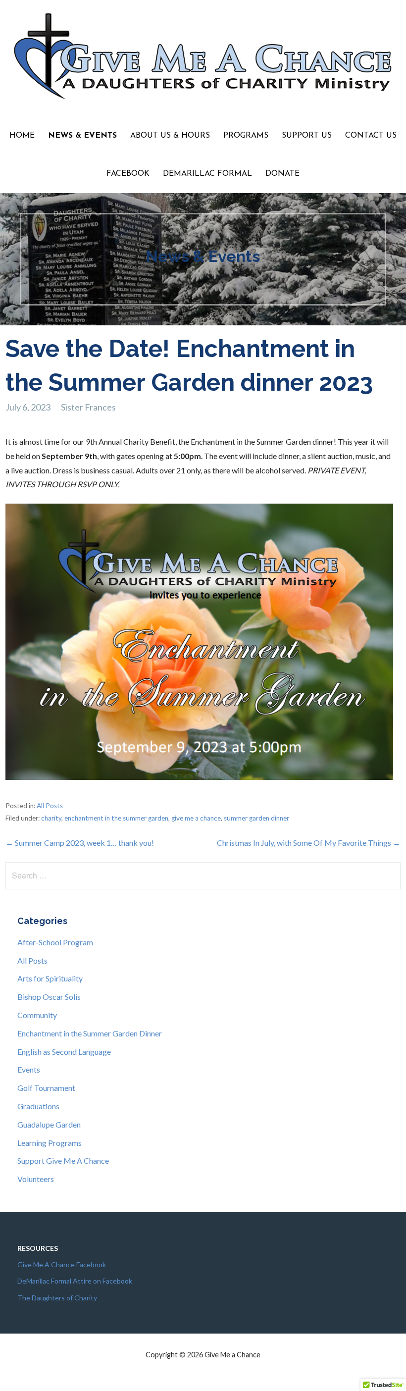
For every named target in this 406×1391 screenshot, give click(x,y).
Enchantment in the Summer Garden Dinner (89, 1033)
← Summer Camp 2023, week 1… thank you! (79, 842)
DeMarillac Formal (207, 174)
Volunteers (35, 1179)
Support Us (307, 136)
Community (37, 1015)
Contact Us (371, 136)
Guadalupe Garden (49, 1124)
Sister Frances (88, 407)
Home (22, 136)
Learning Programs (49, 1142)
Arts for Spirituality (50, 978)
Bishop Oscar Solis (49, 996)
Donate (282, 174)
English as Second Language (64, 1051)
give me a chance (196, 818)
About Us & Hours (170, 136)
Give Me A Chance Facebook (61, 1264)
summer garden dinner (256, 818)
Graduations (38, 1106)
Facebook (128, 174)
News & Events (82, 136)
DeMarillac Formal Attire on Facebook (74, 1281)
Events (28, 1069)
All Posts (50, 806)
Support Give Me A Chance (63, 1160)
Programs (245, 136)
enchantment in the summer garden (116, 818)
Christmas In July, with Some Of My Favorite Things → (309, 842)
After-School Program (55, 942)
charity (51, 818)
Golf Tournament (46, 1087)
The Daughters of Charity (57, 1297)
